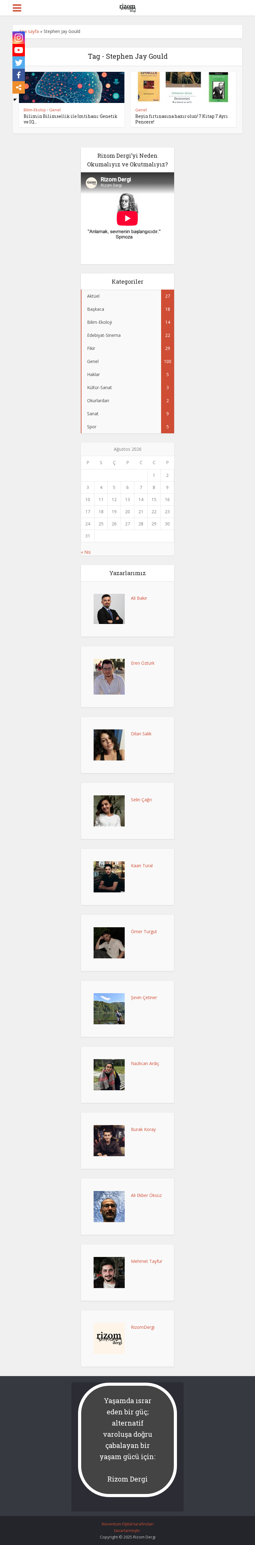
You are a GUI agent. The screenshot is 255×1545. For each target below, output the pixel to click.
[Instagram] (18, 37)
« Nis (86, 552)
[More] (18, 87)
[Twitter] (18, 62)
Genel (55, 110)
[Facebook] (18, 75)
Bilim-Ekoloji (35, 110)
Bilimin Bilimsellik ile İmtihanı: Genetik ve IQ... (71, 119)
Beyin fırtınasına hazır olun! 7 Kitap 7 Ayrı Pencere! (181, 119)
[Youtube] (18, 50)
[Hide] (14, 99)
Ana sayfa (29, 31)
